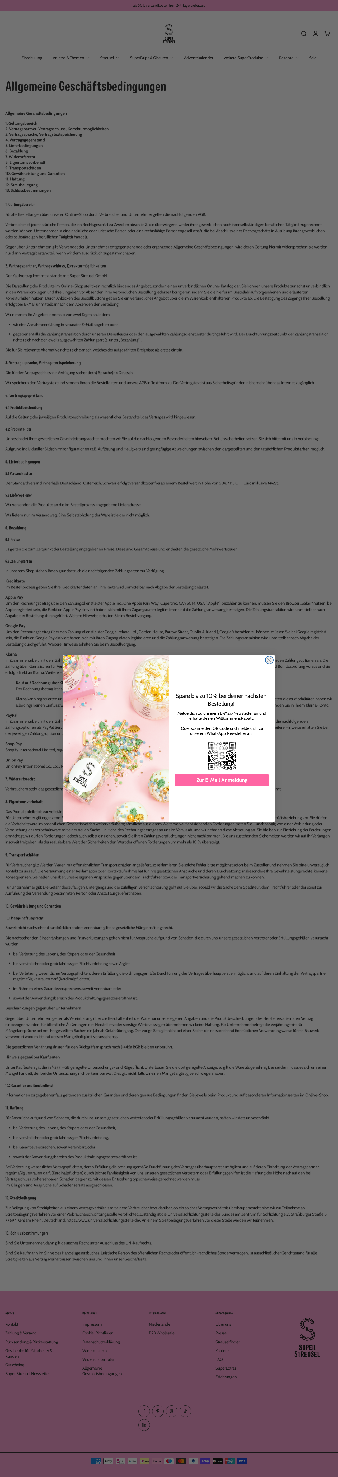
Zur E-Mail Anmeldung (221, 780)
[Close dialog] (269, 660)
